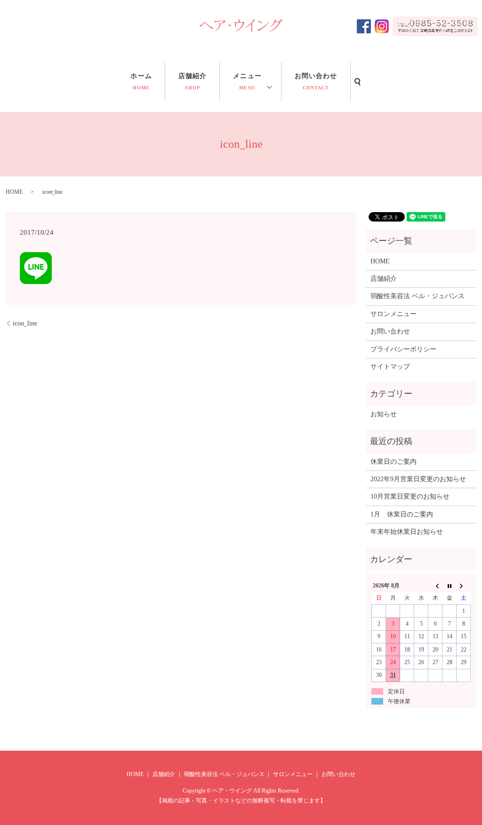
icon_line (25, 323)
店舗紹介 (192, 81)
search (358, 82)
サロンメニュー (393, 313)
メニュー (247, 81)
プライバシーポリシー (403, 349)
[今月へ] (449, 585)
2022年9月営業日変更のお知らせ (418, 479)
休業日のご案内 (393, 461)
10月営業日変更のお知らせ (410, 496)
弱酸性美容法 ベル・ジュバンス (417, 296)
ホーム (141, 81)
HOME (14, 192)
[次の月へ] (464, 585)
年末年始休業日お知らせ (406, 531)
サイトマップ (390, 366)
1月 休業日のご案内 (401, 514)
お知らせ (383, 414)
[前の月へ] (435, 585)
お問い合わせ (316, 81)
